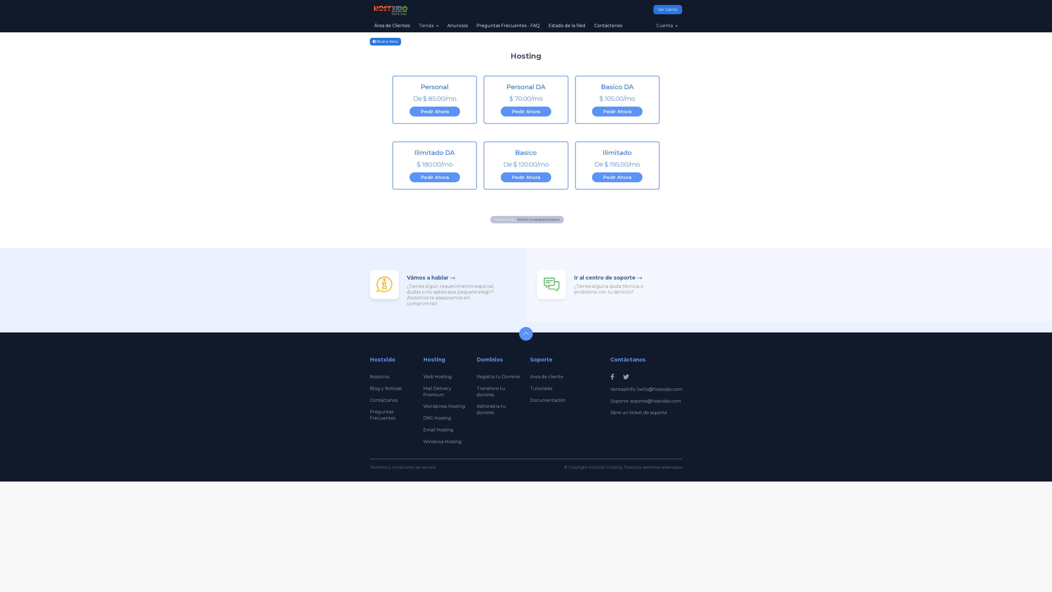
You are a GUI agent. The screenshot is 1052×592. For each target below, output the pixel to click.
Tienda (427, 25)
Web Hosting (437, 376)
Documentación (548, 400)
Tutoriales (541, 388)
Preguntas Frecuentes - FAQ (508, 25)
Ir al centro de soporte (605, 278)
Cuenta (665, 25)
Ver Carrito (668, 9)
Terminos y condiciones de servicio (403, 467)
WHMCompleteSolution (538, 219)
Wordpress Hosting (444, 406)
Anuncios (457, 25)
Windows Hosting (442, 441)
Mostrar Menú (387, 41)
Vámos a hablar (427, 278)
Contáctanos (384, 400)
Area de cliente (546, 376)
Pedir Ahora (435, 111)
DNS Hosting (437, 418)
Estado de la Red (566, 25)
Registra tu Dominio (498, 376)
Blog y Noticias (386, 388)
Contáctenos (608, 25)
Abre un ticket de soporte (638, 412)
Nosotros (379, 376)
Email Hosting (438, 429)
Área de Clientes (392, 25)
